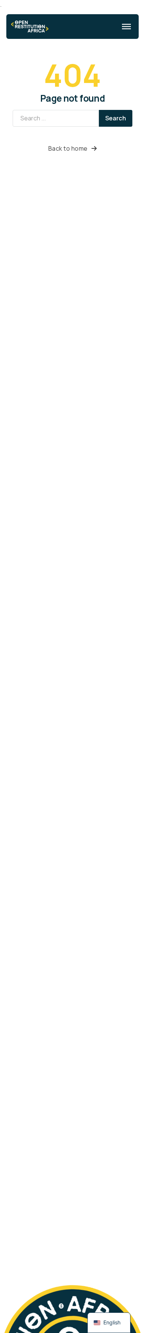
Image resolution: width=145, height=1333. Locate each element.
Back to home (68, 148)
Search (115, 118)
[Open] (126, 26)
